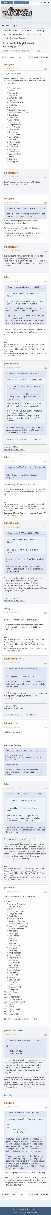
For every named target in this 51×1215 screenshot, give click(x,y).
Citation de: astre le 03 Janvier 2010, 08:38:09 (23, 750)
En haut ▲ (34, 1210)
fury (8, 277)
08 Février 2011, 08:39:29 (12, 612)
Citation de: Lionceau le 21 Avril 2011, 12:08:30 (24, 1113)
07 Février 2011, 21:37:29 (12, 527)
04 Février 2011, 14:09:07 (12, 202)
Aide (14, 1210)
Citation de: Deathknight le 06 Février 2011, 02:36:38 (26, 467)
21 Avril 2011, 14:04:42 (11, 1107)
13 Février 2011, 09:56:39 (12, 892)
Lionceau (11, 1030)
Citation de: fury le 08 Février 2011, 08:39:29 (23, 669)
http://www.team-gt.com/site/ (14, 449)
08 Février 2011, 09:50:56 (12, 663)
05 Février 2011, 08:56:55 (12, 281)
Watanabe (11, 658)
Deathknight (13, 363)
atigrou (10, 64)
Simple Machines (31, 1212)
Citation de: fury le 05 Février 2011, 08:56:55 (23, 373)
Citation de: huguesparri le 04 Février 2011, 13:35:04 (26, 208)
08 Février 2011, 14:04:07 (12, 788)
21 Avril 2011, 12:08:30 (11, 1035)
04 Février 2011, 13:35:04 (12, 177)
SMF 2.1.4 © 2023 (20, 1212)
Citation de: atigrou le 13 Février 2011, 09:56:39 (24, 1040)
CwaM (9, 723)
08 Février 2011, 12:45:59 (12, 727)
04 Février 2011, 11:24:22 (12, 68)
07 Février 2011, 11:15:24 (12, 461)
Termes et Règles (23, 1210)
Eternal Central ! (31, 715)
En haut (5, 1194)
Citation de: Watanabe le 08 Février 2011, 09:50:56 (25, 794)
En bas (4, 57)
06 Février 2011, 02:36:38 (12, 368)
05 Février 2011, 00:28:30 (12, 251)
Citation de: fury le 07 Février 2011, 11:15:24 (23, 533)
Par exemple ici (12, 571)
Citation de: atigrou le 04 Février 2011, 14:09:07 (24, 287)
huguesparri (12, 172)
